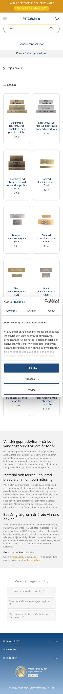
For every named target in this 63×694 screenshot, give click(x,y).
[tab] (7, 116)
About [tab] (51, 310)
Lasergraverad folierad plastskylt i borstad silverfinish (46, 125)
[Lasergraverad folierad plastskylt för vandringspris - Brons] (16, 163)
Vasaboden (22, 688)
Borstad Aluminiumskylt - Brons (46, 238)
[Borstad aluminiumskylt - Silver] (16, 219)
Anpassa (30, 378)
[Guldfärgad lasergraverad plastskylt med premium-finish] (16, 106)
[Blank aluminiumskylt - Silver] (46, 272)
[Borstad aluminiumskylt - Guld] (46, 163)
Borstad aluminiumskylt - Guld (46, 182)
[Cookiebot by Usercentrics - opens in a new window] (45, 301)
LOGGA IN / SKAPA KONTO (31, 8)
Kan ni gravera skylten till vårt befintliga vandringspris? (31, 615)
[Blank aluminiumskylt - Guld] (16, 272)
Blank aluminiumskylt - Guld (17, 291)
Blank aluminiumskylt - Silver (46, 291)
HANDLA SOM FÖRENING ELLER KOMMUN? (31, 3)
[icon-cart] (56, 18)
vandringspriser (19, 557)
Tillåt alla (31, 367)
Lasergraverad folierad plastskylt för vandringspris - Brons (16, 183)
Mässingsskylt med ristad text (16, 399)
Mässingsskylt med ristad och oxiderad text (46, 400)
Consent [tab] (11, 310)
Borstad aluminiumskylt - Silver (17, 238)
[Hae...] (51, 28)
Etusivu (20, 53)
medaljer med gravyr (33, 560)
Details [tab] (31, 310)
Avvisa (31, 389)
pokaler (34, 557)
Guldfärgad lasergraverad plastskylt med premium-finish (16, 127)
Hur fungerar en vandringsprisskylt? (31, 591)
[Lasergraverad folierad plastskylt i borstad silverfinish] (46, 106)
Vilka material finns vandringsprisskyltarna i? (31, 602)
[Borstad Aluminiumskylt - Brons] (46, 219)
